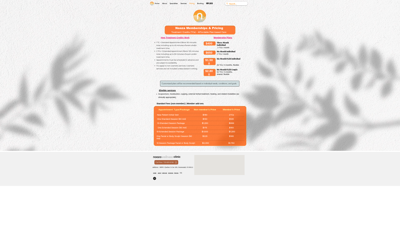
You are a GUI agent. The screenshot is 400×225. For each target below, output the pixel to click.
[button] (173, 3)
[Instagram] (154, 178)
